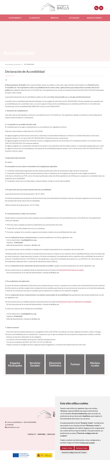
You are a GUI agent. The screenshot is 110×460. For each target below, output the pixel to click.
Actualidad (74, 18)
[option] (15, 364)
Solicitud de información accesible (70, 270)
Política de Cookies (87, 443)
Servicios (54, 18)
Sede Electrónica (94, 18)
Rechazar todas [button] (81, 448)
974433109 (9, 425)
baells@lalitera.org (12, 427)
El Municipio (34, 18)
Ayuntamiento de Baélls (13, 64)
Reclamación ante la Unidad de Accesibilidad (74, 302)
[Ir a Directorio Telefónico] (96, 8)
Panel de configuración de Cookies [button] (74, 452)
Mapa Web (41, 434)
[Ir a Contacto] (101, 8)
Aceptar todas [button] (67, 448)
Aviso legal (51, 434)
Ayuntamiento (15, 18)
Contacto (32, 434)
